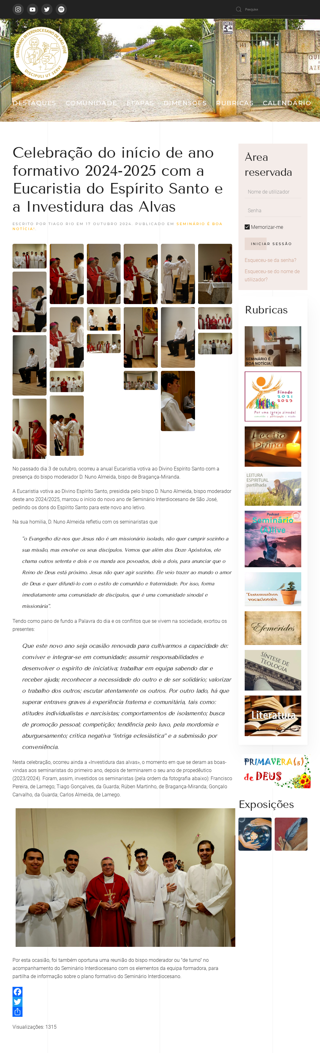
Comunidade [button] (91, 103)
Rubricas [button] (234, 103)
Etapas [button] (140, 103)
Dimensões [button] (185, 103)
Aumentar (29, 253)
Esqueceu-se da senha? (270, 260)
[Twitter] (122, 1002)
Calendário (287, 103)
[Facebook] (122, 992)
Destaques (34, 103)
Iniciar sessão (271, 244)
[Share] (122, 1012)
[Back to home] (40, 53)
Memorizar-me (266, 227)
